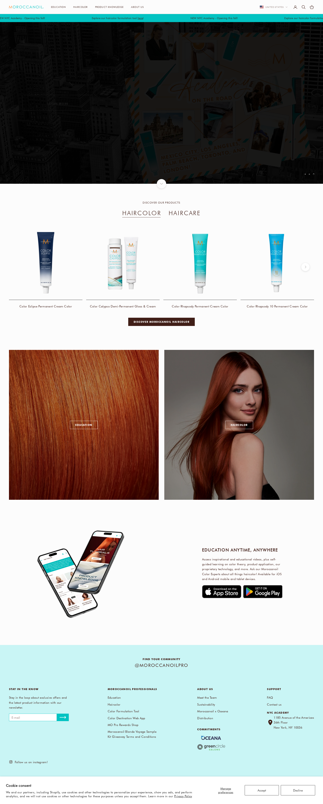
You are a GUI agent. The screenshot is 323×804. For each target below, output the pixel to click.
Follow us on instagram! (30, 762)
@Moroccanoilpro (161, 665)
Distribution (205, 718)
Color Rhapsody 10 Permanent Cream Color (277, 306)
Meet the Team (207, 697)
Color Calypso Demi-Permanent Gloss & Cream (123, 306)
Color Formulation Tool (123, 711)
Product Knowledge (109, 6)
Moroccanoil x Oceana (212, 711)
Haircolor (80, 6)
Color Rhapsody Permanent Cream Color (200, 306)
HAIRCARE (185, 213)
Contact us (274, 704)
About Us (137, 6)
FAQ (270, 697)
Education (58, 6)
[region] (161, 103)
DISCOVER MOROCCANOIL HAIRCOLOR (162, 321)
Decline (298, 790)
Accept (262, 790)
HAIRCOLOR (141, 213)
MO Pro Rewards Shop (123, 725)
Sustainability (206, 704)
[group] (161, 103)
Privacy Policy (183, 796)
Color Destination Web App (126, 718)
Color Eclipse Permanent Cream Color (45, 306)
